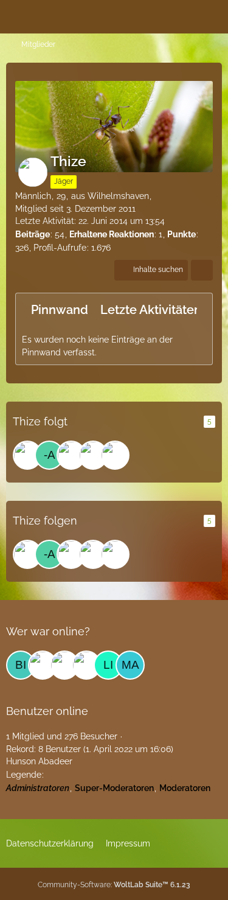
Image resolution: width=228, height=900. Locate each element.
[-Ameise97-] (49, 455)
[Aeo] (71, 455)
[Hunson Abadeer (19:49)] (86, 665)
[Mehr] (202, 270)
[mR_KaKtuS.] (27, 455)
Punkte (181, 234)
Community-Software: (114, 885)
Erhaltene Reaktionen (111, 234)
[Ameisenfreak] (115, 455)
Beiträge (32, 234)
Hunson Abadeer (39, 761)
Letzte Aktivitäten (150, 309)
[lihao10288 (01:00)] (108, 665)
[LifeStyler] (93, 455)
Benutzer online (47, 711)
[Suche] (151, 15)
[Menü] (212, 15)
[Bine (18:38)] (20, 665)
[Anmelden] (182, 15)
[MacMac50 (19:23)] (130, 665)
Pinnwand (59, 309)
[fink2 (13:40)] (42, 665)
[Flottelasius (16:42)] (64, 665)
